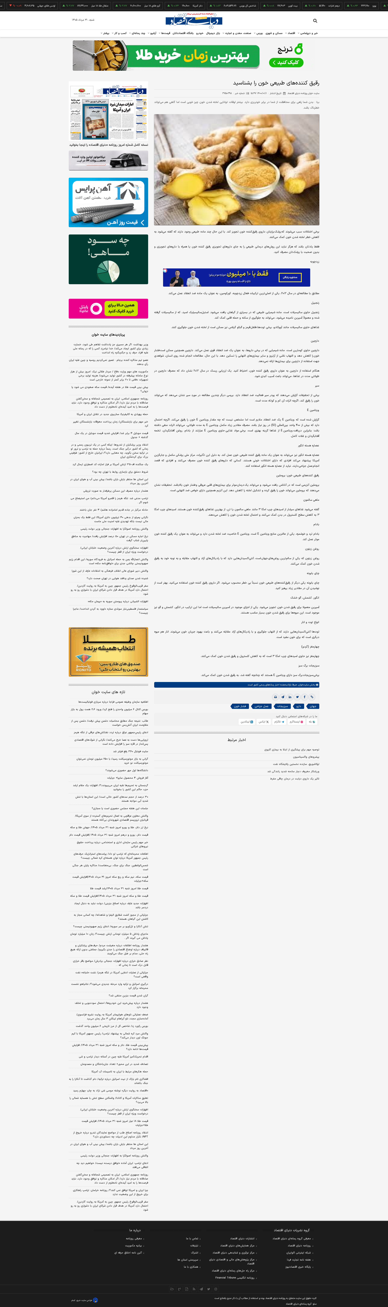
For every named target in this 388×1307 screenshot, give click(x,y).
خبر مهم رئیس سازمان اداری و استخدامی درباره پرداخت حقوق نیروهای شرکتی (112, 844)
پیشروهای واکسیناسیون (306, 757)
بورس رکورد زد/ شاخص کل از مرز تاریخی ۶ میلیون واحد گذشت (112, 1026)
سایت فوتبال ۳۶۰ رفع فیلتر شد (130, 752)
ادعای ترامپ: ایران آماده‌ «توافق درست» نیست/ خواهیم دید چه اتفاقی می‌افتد (112, 1165)
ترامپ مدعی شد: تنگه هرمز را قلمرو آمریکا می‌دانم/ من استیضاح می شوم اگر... (109, 500)
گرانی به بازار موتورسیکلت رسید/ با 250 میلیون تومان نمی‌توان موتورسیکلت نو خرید (112, 761)
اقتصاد (291, 33)
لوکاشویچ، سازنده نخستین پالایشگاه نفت (296, 764)
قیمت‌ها (165, 33)
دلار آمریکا (164, 6)
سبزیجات (282, 706)
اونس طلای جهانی (13, 6)
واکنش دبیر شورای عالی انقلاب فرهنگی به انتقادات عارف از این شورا (110, 571)
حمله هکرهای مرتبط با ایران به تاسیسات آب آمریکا (120, 1072)
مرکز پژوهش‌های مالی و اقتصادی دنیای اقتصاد (231, 1262)
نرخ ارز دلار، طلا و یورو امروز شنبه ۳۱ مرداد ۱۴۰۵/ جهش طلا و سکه (109, 828)
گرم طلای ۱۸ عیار (119, 6)
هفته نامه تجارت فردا (299, 1260)
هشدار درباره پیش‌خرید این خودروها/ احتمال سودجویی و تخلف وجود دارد (111, 1005)
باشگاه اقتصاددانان (183, 33)
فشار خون (240, 706)
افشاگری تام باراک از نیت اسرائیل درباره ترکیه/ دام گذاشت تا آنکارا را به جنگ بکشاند (108, 1081)
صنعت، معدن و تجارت (237, 33)
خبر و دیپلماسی (308, 33)
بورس (259, 33)
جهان (313, 706)
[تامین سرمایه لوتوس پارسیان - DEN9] (108, 259)
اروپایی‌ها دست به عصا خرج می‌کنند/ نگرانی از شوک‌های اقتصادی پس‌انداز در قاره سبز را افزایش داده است (111, 742)
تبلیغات (194, 1246)
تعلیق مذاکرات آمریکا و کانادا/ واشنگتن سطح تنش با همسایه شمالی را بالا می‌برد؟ (109, 1100)
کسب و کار (120, 33)
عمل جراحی (262, 706)
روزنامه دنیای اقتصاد (299, 1246)
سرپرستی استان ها (187, 1260)
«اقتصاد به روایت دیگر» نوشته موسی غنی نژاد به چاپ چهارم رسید (110, 1091)
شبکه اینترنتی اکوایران (298, 1253)
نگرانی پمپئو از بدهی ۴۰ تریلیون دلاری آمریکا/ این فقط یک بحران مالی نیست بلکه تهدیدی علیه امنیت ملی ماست (111, 519)
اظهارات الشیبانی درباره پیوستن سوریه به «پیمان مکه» (118, 602)
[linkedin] (290, 697)
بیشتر (105, 33)
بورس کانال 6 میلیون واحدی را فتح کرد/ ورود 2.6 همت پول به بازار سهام (109, 711)
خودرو (200, 33)
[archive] (172, 1289)
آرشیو (152, 33)
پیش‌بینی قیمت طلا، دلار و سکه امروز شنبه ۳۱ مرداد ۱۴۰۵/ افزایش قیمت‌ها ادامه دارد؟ (110, 1047)
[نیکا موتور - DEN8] (108, 160)
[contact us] (179, 1289)
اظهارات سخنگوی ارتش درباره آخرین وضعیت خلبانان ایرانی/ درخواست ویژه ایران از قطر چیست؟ (114, 550)
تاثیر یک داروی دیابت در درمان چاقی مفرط (294, 779)
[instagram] (216, 1289)
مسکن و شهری (274, 33)
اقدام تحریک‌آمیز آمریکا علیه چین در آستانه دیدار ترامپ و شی (113, 1057)
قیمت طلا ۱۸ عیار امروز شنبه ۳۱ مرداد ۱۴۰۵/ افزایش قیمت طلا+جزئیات (115, 1123)
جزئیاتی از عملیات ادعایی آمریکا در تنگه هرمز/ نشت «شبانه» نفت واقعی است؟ (111, 975)
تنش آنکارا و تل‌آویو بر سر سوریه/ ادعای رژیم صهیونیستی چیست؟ (110, 927)
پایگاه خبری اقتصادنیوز (298, 1267)
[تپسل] (165, 270)
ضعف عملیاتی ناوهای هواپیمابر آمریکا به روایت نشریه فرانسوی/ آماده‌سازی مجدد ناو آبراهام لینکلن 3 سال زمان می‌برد (112, 1017)
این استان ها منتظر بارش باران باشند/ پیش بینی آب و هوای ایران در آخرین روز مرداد (109, 481)
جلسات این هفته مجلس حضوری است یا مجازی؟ (120, 809)
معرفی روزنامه (134, 1239)
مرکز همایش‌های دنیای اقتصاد (237, 1246)
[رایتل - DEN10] (108, 309)
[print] (275, 697)
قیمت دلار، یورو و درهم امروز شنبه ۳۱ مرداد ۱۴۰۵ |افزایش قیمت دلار (108, 835)
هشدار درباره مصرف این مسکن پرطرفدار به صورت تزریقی (115, 491)
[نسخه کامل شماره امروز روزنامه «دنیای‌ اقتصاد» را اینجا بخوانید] (108, 111)
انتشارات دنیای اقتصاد (242, 1239)
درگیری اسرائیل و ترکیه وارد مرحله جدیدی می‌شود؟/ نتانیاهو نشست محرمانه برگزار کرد (109, 986)
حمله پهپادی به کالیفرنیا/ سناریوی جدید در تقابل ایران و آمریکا (112, 414)
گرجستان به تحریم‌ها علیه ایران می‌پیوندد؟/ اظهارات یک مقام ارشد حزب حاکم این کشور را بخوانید (110, 787)
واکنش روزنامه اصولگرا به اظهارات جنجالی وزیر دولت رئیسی (114, 529)
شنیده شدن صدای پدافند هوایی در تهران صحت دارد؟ (117, 578)
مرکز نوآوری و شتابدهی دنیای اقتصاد (233, 1253)
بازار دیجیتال (213, 33)
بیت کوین (259, 6)
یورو (341, 6)
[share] (187, 1289)
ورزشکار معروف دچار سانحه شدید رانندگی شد (293, 772)
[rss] (194, 1289)
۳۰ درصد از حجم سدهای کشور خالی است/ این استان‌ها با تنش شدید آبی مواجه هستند (111, 799)
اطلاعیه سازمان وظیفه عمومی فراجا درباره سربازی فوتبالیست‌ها (113, 702)
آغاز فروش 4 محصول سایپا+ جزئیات (127, 778)
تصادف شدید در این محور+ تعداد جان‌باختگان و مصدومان (114, 1064)
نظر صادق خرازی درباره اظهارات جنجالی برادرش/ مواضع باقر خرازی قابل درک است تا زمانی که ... (110, 963)
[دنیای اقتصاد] (194, 21)
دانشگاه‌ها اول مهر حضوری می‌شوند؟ (126, 771)
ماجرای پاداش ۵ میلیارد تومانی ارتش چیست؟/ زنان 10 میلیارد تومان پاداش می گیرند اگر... (109, 936)
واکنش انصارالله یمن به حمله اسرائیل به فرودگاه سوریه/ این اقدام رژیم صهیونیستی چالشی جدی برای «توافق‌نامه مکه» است (108, 561)
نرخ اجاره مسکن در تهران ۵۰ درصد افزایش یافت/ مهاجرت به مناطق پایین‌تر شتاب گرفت (109, 538)
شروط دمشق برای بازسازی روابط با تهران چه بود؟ (120, 472)
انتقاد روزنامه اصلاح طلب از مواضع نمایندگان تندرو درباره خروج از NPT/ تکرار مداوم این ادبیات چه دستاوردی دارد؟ (110, 1135)
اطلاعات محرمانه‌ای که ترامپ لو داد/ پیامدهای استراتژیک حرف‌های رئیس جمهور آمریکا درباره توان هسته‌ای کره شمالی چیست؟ (111, 856)
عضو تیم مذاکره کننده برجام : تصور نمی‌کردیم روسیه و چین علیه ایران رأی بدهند (108, 362)
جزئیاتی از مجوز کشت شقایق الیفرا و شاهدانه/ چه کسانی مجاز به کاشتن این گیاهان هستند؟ (111, 917)
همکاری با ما (191, 1267)
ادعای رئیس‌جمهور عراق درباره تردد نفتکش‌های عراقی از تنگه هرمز (111, 733)
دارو (298, 706)
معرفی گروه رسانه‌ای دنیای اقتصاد (292, 1239)
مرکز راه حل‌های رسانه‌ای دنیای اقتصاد (233, 1271)
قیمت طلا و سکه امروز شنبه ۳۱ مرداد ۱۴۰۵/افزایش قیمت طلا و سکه (109, 896)
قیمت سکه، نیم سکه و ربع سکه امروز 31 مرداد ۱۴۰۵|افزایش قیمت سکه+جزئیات (110, 879)
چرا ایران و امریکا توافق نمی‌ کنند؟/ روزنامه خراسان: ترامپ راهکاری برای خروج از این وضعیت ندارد (110, 1192)
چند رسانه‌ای (138, 33)
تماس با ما (192, 1239)
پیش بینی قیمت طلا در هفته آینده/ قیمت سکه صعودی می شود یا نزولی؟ (110, 389)
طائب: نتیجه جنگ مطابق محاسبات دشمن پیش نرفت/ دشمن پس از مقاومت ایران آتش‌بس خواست (109, 723)
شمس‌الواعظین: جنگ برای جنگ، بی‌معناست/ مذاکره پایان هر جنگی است (110, 868)
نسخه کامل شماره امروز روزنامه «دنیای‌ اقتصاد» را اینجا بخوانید (108, 145)
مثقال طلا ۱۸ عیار (66, 6)
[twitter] (297, 697)
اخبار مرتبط (237, 740)
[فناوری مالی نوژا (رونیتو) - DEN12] (108, 652)
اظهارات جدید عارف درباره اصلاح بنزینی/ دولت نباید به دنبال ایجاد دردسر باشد (111, 906)
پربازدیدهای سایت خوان (108, 334)
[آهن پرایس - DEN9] (108, 202)
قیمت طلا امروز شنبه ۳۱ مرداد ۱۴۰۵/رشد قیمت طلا (119, 889)
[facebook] (304, 697)
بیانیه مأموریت (133, 1246)
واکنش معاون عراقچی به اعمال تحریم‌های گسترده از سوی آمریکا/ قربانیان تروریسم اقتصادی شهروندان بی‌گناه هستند (111, 818)
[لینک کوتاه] (312, 697)
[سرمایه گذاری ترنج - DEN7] (194, 55)
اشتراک (194, 1253)
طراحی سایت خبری (84, 1300)
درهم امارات (300, 6)
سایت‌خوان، (303, 685)
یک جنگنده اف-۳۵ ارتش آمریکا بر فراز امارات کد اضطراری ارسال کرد (110, 464)
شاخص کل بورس (214, 6)
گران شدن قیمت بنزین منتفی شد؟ (128, 996)
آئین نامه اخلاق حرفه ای (128, 1253)
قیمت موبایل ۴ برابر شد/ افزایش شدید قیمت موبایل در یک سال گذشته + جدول (111, 435)
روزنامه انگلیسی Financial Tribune (234, 1278)
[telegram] (282, 697)
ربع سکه (383, 6)
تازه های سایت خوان (108, 692)
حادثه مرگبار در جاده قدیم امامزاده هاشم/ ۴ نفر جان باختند (114, 510)
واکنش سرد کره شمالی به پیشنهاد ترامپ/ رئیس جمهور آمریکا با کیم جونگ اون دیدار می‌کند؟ (110, 1036)
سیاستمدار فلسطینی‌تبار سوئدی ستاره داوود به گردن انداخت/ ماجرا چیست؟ (110, 611)
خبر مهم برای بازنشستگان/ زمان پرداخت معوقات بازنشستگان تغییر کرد (110, 424)
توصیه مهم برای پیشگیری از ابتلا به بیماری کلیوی (291, 750)
